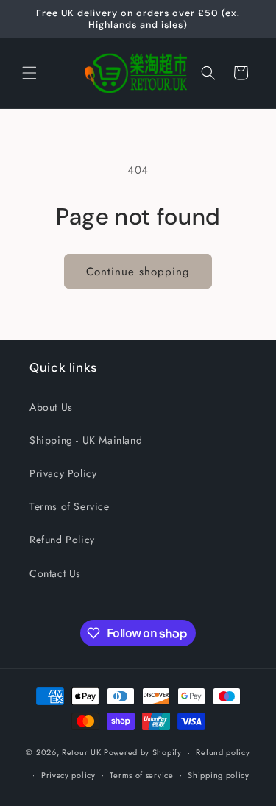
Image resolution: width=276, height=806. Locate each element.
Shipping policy (219, 775)
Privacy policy (68, 775)
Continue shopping (138, 272)
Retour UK (81, 752)
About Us (51, 407)
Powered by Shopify (143, 752)
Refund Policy (62, 539)
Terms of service (141, 775)
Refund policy (223, 752)
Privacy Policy (62, 473)
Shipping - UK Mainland (85, 440)
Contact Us (55, 573)
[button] (29, 73)
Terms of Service (69, 506)
